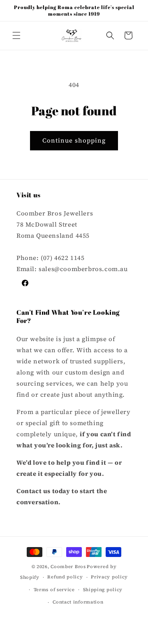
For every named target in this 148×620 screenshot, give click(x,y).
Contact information (78, 602)
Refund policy (65, 577)
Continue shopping (74, 140)
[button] (16, 35)
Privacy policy (109, 577)
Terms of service (54, 590)
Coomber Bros (68, 567)
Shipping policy (103, 590)
